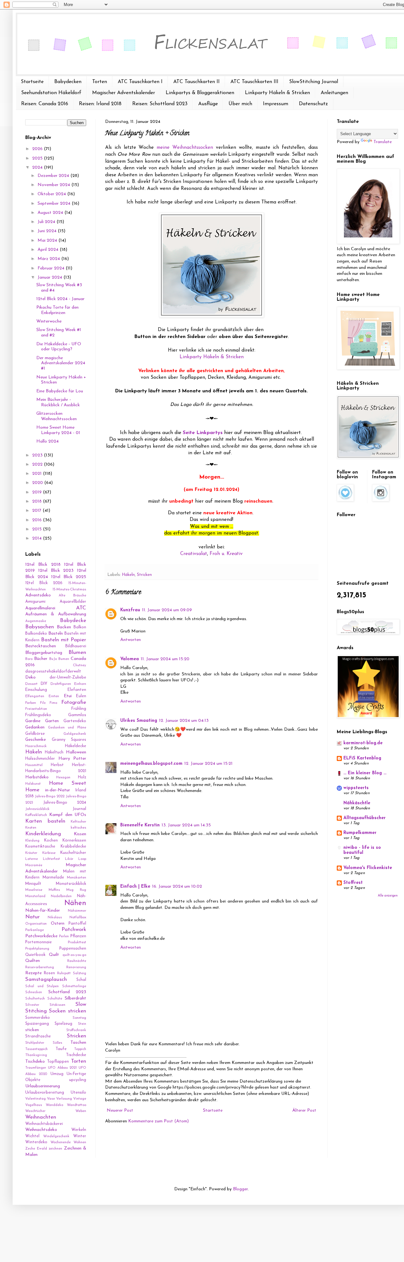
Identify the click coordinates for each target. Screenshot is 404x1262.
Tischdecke (76, 1055)
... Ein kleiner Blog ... (364, 773)
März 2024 (49, 259)
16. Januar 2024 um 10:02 (177, 886)
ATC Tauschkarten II (196, 81)
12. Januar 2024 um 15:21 (208, 763)
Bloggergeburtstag (43, 652)
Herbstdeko (37, 777)
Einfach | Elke (135, 886)
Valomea (129, 659)
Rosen (49, 973)
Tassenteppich (36, 1049)
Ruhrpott (64, 973)
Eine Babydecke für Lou (59, 391)
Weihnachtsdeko (41, 1129)
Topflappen (58, 1062)
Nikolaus (55, 917)
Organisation (36, 924)
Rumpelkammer (360, 832)
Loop (82, 859)
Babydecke (73, 620)
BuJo (53, 659)
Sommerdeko (37, 1018)
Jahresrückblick (37, 809)
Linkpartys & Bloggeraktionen (200, 92)
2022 (38, 464)
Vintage (79, 1099)
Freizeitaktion (36, 709)
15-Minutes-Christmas (69, 589)
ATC (81, 608)
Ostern (57, 923)
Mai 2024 (48, 240)
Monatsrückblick (71, 884)
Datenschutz (313, 103)
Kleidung (32, 840)
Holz (82, 777)
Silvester (32, 1005)
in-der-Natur (57, 790)
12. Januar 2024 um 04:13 (184, 720)
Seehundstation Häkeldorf (51, 92)
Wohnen (80, 1142)
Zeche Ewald (36, 1148)
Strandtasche (38, 1036)
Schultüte (54, 998)
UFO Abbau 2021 (62, 1068)
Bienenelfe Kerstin (140, 825)
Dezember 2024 (54, 175)
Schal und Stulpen (42, 986)
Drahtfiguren (60, 684)
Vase (51, 1099)
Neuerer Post (120, 1110)
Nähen (75, 903)
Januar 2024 (50, 277)
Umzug (56, 1074)
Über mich (240, 103)
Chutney (79, 665)
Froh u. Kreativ (226, 553)
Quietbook (35, 955)
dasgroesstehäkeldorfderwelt (53, 671)
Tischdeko (35, 1061)
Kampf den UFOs (67, 814)
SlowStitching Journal (313, 81)
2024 (38, 167)
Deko (30, 677)
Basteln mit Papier (63, 640)
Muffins (54, 890)
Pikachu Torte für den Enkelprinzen (57, 310)
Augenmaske (35, 621)
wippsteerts (356, 788)
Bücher (40, 658)
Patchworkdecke (41, 936)
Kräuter (31, 853)
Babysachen (39, 627)
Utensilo (78, 1093)
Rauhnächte (76, 961)
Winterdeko (36, 1142)
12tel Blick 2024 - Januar (60, 299)
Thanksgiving (36, 1055)
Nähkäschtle (356, 803)
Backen (64, 627)
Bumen (63, 659)
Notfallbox (77, 917)
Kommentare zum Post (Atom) (158, 1121)
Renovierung (76, 967)
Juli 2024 (47, 222)
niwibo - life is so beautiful (362, 850)
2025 (38, 158)
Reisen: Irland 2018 (100, 103)
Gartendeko (74, 721)
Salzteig (79, 973)
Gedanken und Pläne (67, 727)
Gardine (32, 721)
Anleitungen (334, 92)
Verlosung (64, 1099)
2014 (37, 538)
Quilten (32, 960)
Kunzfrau (130, 610)
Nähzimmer (77, 911)
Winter (79, 1136)
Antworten (130, 639)
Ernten (54, 696)
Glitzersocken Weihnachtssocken (56, 416)
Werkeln (78, 1130)
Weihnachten (40, 1117)
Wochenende (60, 1142)
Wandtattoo (76, 1105)
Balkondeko (36, 634)
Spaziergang (37, 1024)
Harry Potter (72, 758)
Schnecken (33, 992)
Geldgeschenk (74, 734)
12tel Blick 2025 (68, 577)
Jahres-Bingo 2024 (64, 803)
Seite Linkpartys (203, 432)
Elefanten (77, 690)
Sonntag (79, 1018)
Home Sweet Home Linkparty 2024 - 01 (58, 430)
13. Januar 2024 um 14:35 (186, 825)
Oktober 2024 (52, 194)
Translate (382, 142)
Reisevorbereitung (39, 967)
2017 (37, 510)
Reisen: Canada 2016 (44, 103)
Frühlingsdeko (38, 715)
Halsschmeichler (40, 759)
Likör (69, 859)
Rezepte (33, 973)
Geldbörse (35, 734)
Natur (32, 917)
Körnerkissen (74, 840)
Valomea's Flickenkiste (367, 868)
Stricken (144, 575)
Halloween (76, 752)
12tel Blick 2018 (43, 564)
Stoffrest (353, 882)
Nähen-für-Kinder (42, 910)
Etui (68, 696)
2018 (37, 501)
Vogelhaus (33, 1105)
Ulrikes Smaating (138, 720)
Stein (82, 1024)
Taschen (78, 1042)
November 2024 (54, 185)
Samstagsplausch (46, 979)
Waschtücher (35, 1111)
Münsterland (35, 896)
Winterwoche (49, 321)
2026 (38, 149)
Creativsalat (193, 553)
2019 (37, 492)
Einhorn (80, 684)
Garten (52, 721)
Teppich (80, 1049)
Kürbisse (49, 853)
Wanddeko (54, 1105)
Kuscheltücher (73, 853)
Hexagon (63, 777)
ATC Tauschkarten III (254, 81)
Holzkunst (33, 784)
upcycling (77, 1080)
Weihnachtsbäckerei (44, 1124)
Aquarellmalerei (40, 608)
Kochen (51, 840)
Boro (29, 659)
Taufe (61, 1049)
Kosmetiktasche (40, 846)
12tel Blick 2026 (43, 583)
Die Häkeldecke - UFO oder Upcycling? (58, 347)
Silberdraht (75, 998)
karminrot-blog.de (363, 743)
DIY (44, 684)
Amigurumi (35, 602)
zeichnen (55, 1148)
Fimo (53, 703)
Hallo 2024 (47, 441)
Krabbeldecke (73, 846)
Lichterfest (51, 859)
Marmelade (53, 877)
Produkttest (77, 942)
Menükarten (76, 877)
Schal (81, 980)
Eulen (81, 696)
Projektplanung (37, 949)
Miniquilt (33, 884)
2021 (37, 473)
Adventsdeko (38, 595)
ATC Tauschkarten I (140, 81)
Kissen (80, 834)
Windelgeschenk (56, 1136)
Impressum (275, 103)
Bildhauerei (75, 646)
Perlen (64, 936)
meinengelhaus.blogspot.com (151, 763)
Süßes (57, 1043)
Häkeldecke (75, 746)
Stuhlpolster (34, 1043)
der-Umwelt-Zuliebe (68, 677)
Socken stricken (67, 1011)
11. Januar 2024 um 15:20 (165, 659)
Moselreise (33, 890)
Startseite (32, 81)
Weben (80, 1111)
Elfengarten (34, 696)
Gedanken (35, 727)
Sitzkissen (57, 1005)
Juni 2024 (48, 231)
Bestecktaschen (40, 646)
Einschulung (36, 690)
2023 (38, 455)
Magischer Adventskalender (123, 92)
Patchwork (74, 929)
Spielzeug (63, 1024)
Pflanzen (78, 936)
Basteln (55, 633)
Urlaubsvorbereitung (44, 1093)
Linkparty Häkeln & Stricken (277, 92)
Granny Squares (69, 740)
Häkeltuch (54, 752)
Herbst (57, 765)
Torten (99, 81)
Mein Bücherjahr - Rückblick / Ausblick (58, 402)
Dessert (31, 684)
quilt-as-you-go (74, 955)
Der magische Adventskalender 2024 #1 (60, 363)
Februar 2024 (52, 268)
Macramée (33, 865)
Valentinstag (35, 1099)
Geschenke (35, 739)
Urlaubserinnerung (42, 1086)
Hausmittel (34, 765)
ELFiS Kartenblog (362, 758)
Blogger (240, 1189)
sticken (32, 1030)
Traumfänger (35, 1068)
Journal (79, 809)
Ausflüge (208, 103)
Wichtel (32, 1136)
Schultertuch (35, 998)
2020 (38, 482)
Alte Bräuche (72, 595)
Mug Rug (76, 890)
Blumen (77, 652)
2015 (37, 529)
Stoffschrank (76, 1030)
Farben (30, 703)
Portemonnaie (38, 942)
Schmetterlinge (74, 986)
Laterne (31, 859)
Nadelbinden (61, 896)
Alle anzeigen (388, 895)
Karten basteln (45, 821)
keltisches (78, 828)
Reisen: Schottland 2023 (159, 103)
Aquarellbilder (73, 602)
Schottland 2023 (67, 992)
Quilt (54, 954)
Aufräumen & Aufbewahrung (55, 614)
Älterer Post (304, 1110)
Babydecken (67, 81)
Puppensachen (72, 949)
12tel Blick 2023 (56, 570)
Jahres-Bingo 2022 (49, 796)
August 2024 (51, 212)
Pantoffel (77, 924)
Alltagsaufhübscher (364, 818)
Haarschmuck (36, 746)
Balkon (80, 627)
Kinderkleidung (43, 833)
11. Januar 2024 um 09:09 (167, 610)
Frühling (78, 709)
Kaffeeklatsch (36, 815)
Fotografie (73, 702)
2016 (37, 520)
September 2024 (55, 203)
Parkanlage (34, 930)
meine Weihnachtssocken (185, 147)
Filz (42, 703)
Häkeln (128, 575)
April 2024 (49, 249)
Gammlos (77, 715)
